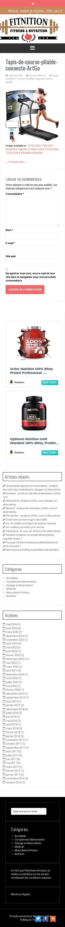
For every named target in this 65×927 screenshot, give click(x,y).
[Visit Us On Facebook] (45, 918)
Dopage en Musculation (19, 585)
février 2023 (13, 655)
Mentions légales (20, 894)
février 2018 (13, 732)
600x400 (26, 152)
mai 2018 (11, 720)
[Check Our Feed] (53, 918)
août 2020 (12, 678)
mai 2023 (11, 647)
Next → (23, 161)
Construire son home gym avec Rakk (26, 519)
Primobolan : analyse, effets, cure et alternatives (33, 515)
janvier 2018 (13, 736)
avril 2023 (11, 651)
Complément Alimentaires (21, 581)
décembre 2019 (15, 693)
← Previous (12, 161)
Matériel (11, 588)
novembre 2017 (15, 740)
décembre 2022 (15, 659)
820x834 (38, 152)
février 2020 (13, 689)
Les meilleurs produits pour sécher (25, 527)
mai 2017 (11, 763)
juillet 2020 (12, 682)
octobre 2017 (13, 743)
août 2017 (12, 751)
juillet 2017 (12, 755)
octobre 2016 (13, 782)
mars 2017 (12, 766)
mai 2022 (11, 662)
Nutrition (11, 596)
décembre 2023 (15, 636)
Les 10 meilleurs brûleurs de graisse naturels (31, 523)
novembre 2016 (15, 778)
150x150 (47, 145)
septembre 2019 (15, 697)
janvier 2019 (13, 705)
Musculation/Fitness (17, 592)
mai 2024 (11, 624)
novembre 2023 (15, 639)
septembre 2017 (15, 747)
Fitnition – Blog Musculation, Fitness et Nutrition (32, 27)
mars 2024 (12, 632)
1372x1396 (33, 145)
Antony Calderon (37, 75)
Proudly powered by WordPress (28, 916)
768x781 (23, 149)
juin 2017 (11, 759)
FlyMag (24, 919)
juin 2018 (11, 716)
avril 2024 (11, 628)
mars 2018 (12, 728)
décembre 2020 (15, 674)
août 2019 (12, 701)
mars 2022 (12, 666)
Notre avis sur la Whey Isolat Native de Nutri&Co (32, 549)
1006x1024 (36, 149)
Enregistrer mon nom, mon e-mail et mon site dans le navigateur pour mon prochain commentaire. (31, 277)
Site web (11, 256)
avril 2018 (11, 724)
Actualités (12, 578)
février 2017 (13, 770)
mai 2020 (11, 686)
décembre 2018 (15, 709)
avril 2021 (11, 670)
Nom (9, 230)
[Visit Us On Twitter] (38, 918)
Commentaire (15, 193)
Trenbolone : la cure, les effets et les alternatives (33, 531)
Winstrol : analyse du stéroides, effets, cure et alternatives (35, 12)
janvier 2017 (13, 774)
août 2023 (12, 643)
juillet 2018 (12, 713)
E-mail (10, 243)
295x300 (11, 149)
